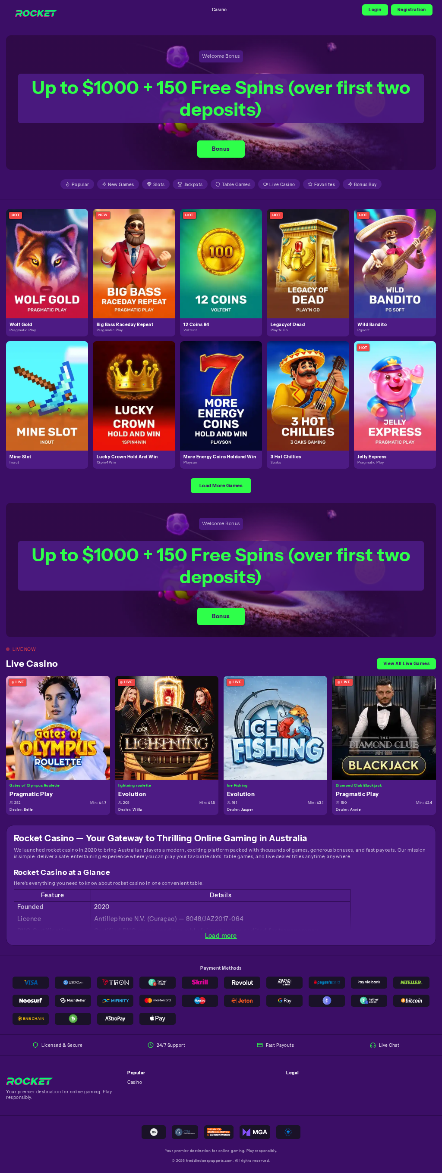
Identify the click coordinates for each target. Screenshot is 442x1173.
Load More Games (221, 485)
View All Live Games (406, 663)
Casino (219, 9)
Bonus (221, 149)
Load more (221, 936)
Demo (50, 270)
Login (375, 9)
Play (51, 256)
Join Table (61, 727)
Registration (412, 9)
